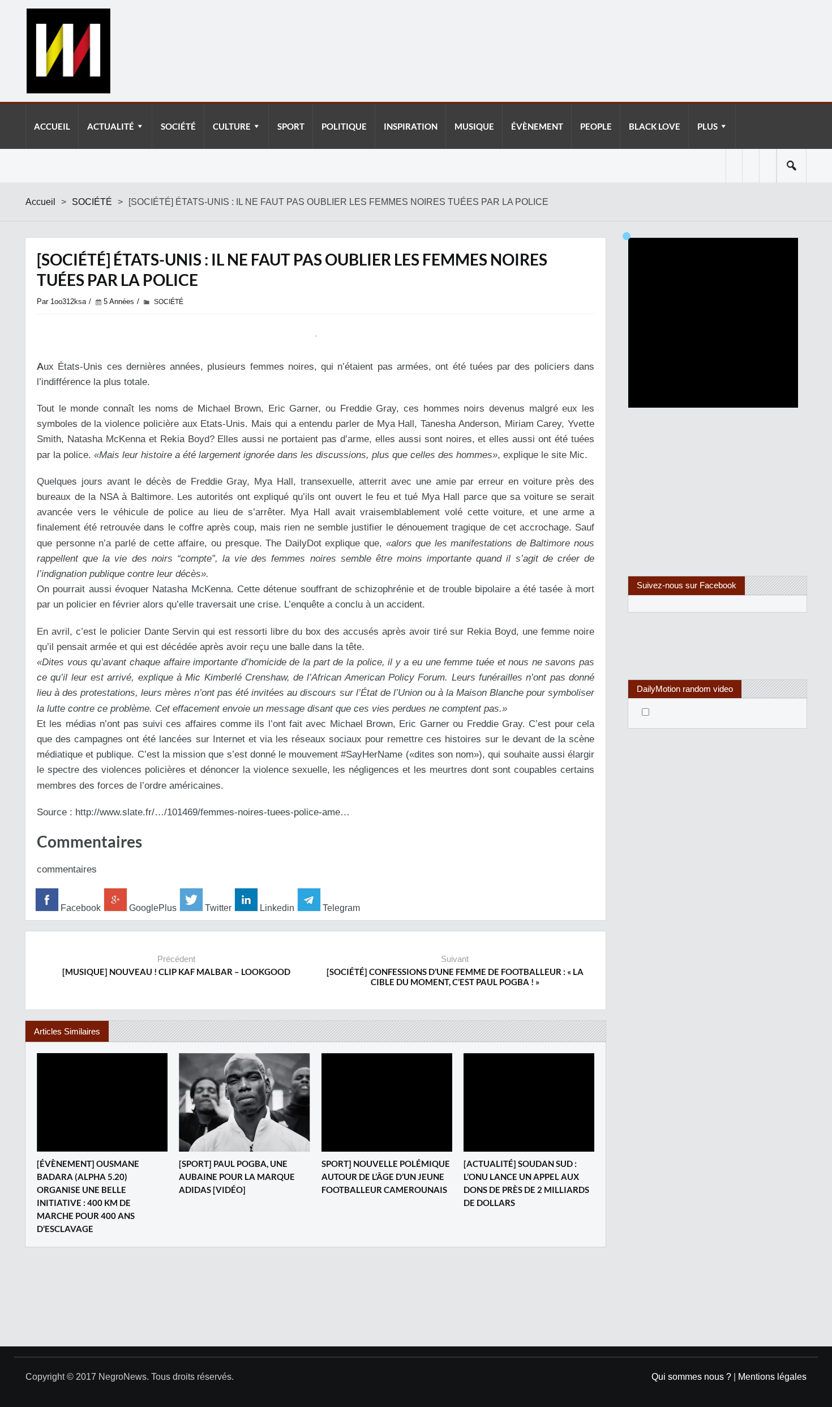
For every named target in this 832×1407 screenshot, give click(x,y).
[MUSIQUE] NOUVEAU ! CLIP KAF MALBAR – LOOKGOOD (176, 971)
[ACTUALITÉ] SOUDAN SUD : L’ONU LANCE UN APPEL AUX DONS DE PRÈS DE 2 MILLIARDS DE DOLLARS (526, 1183)
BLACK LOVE (654, 126)
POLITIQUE (344, 126)
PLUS (707, 126)
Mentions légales (772, 1377)
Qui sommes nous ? (691, 1377)
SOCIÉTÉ (178, 126)
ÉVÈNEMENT (537, 126)
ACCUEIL (52, 126)
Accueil (40, 202)
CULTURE (232, 126)
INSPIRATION (411, 126)
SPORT (291, 126)
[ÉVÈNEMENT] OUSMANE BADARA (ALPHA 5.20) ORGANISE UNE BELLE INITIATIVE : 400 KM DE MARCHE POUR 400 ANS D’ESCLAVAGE (88, 1196)
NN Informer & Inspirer (67, 50)
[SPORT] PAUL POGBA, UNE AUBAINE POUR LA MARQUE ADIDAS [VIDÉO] (237, 1176)
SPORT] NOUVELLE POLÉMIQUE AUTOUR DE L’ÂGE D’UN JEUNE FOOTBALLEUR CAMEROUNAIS (385, 1176)
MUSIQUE (474, 126)
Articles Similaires (67, 1031)
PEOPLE (596, 126)
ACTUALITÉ (110, 126)
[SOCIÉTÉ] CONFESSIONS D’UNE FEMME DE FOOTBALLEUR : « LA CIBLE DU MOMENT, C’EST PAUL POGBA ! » (455, 976)
